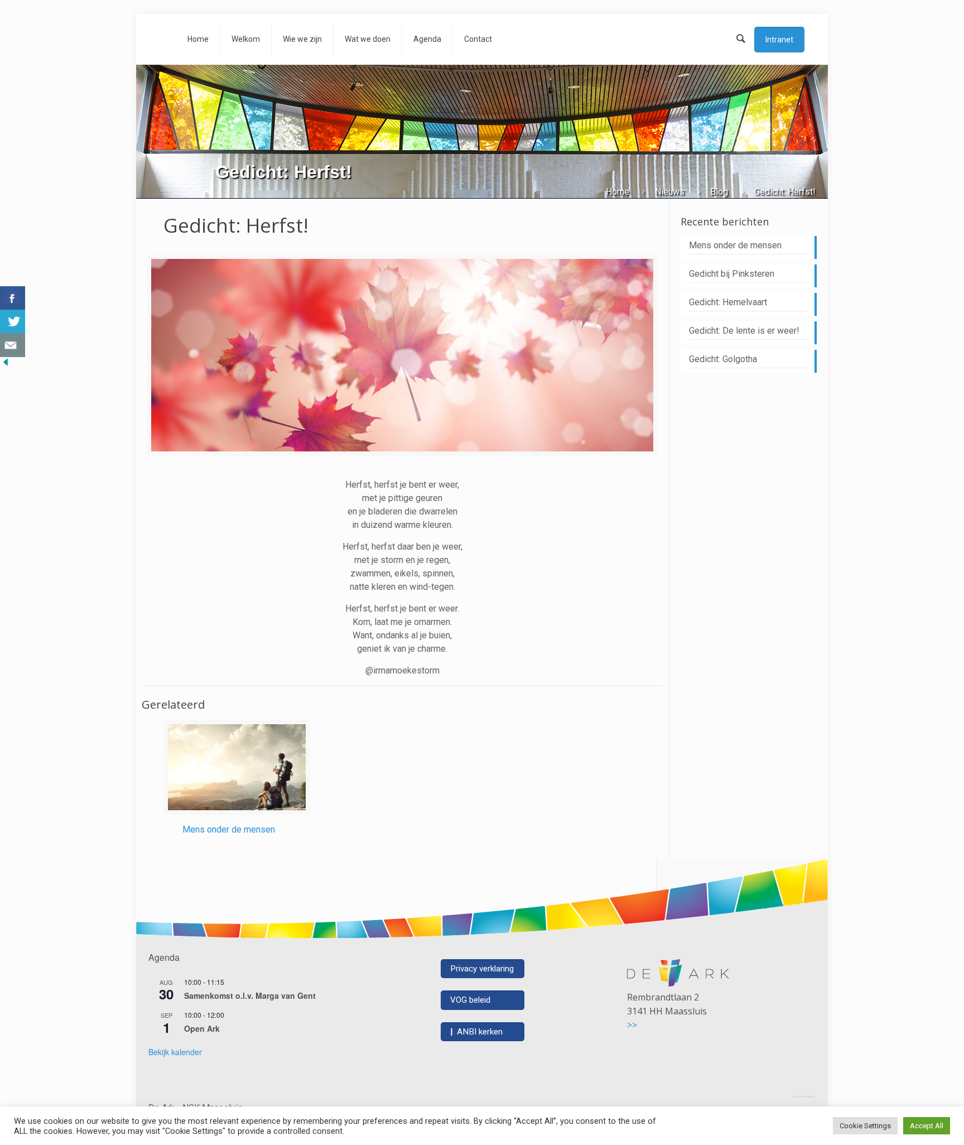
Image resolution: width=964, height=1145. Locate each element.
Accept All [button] (926, 1126)
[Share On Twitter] (12, 322)
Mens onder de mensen (228, 829)
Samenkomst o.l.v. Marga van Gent (250, 995)
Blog (719, 191)
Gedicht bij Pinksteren (731, 273)
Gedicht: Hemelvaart (728, 302)
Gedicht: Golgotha (723, 359)
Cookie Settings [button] (865, 1126)
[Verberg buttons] (5, 364)
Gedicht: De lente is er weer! (744, 330)
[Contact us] (12, 345)
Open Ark (202, 1028)
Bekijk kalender (175, 1051)
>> (632, 1025)
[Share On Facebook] (12, 298)
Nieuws (670, 191)
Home (617, 191)
